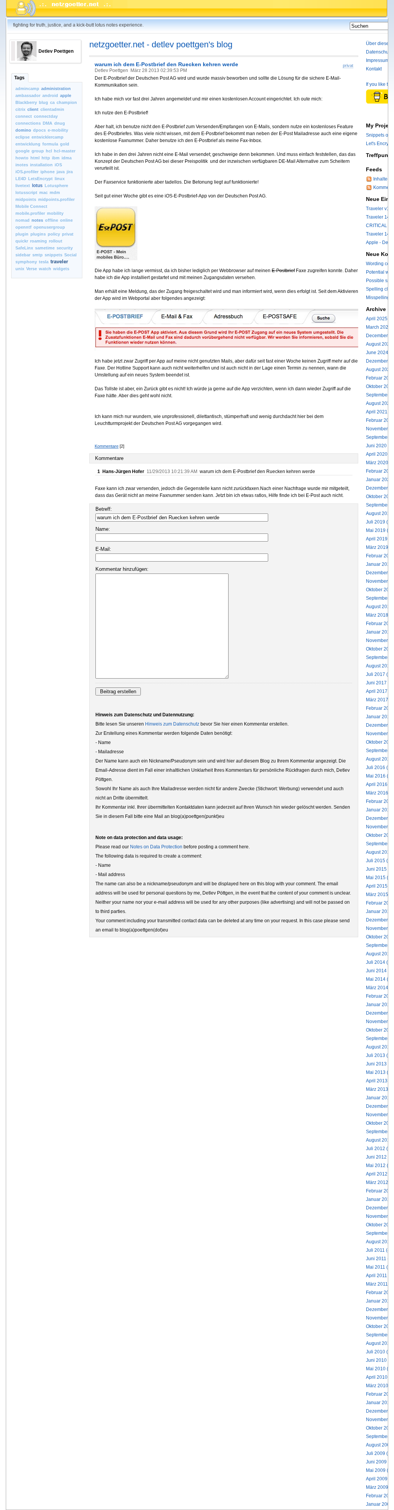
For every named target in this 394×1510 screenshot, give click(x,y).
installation (41, 164)
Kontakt (374, 69)
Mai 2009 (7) (379, 1470)
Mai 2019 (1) (379, 530)
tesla (43, 261)
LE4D (20, 178)
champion (67, 102)
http (46, 158)
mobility (55, 213)
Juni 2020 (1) (380, 445)
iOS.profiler (26, 171)
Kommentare (107, 446)
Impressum (377, 60)
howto (21, 158)
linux (60, 178)
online (66, 220)
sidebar (22, 255)
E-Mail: (103, 549)
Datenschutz (379, 52)
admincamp (27, 88)
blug (43, 102)
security (65, 248)
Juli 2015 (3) (379, 860)
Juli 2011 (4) (379, 1250)
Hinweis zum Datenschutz (172, 724)
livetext (22, 185)
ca (52, 102)
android (50, 95)
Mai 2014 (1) (379, 979)
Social (70, 255)
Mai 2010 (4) (379, 1368)
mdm (55, 192)
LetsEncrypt (40, 178)
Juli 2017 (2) (379, 674)
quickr (21, 241)
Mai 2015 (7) (379, 877)
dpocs (39, 130)
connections (28, 123)
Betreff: (103, 509)
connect (23, 116)
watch (45, 268)
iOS (58, 164)
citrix (20, 109)
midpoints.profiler (56, 199)
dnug (59, 123)
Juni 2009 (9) (380, 1462)
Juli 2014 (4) (379, 962)
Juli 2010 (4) (379, 1351)
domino (23, 130)
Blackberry (26, 102)
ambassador (27, 95)
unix (19, 268)
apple (65, 95)
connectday (46, 116)
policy (54, 234)
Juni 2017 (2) (380, 683)
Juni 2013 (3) (380, 1064)
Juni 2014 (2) (380, 970)
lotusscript (26, 192)
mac (43, 192)
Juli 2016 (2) (379, 767)
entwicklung (27, 144)
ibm (56, 158)
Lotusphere (56, 185)
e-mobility (58, 130)
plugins (38, 234)
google (22, 151)
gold (64, 144)
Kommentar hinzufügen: (122, 569)
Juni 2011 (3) (379, 1258)
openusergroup (49, 227)
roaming (38, 241)
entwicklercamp (47, 137)
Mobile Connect (31, 206)
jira (70, 171)
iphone (47, 171)
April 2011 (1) (380, 1275)
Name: (102, 529)
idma (67, 158)
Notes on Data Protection (156, 846)
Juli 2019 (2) (379, 522)
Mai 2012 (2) (379, 1165)
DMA (47, 123)
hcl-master (64, 151)
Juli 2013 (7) (379, 1055)
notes (37, 220)
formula (50, 144)
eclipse (22, 137)
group (38, 151)
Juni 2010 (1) (380, 1360)
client (32, 109)
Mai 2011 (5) (379, 1267)
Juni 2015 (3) (380, 869)
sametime (45, 248)
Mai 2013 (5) (379, 1072)
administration (56, 88)
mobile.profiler (30, 213)
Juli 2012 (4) (379, 1148)
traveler (59, 261)
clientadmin (52, 109)
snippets (53, 255)
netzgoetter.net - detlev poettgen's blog (160, 44)
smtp (37, 255)
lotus (37, 185)
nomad (22, 220)
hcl (49, 151)
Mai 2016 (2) (379, 776)
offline (51, 220)
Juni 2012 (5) (380, 1157)
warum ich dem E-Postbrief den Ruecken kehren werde (166, 64)
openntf (23, 227)
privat (67, 234)
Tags (19, 77)
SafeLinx (24, 248)
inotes (21, 164)
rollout (55, 241)
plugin (21, 234)
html (35, 158)
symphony (26, 261)
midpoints (25, 199)
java (61, 171)
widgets (61, 268)
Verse (31, 268)
